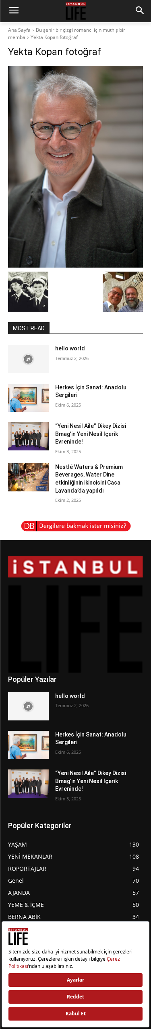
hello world (70, 348)
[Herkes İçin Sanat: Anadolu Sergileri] (28, 398)
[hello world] (28, 359)
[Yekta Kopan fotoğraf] (75, 167)
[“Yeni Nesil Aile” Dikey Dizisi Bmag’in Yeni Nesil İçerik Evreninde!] (28, 436)
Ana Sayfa (19, 30)
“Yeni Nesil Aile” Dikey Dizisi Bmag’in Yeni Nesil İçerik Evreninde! (90, 434)
